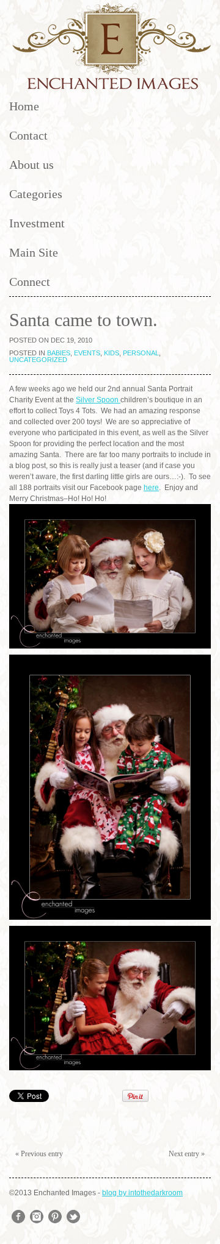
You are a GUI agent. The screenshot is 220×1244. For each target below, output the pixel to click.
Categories (35, 194)
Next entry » (187, 1154)
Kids (111, 353)
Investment (37, 223)
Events (87, 353)
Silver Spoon (98, 400)
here (151, 487)
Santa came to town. (83, 320)
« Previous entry (39, 1154)
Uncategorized (38, 359)
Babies (58, 353)
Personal (141, 353)
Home (24, 106)
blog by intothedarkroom (142, 1193)
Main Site (33, 252)
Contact (28, 135)
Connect (29, 281)
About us (31, 164)
